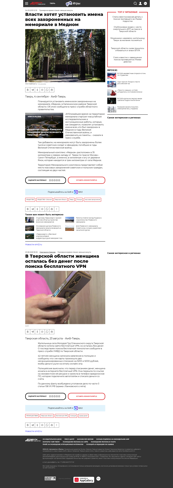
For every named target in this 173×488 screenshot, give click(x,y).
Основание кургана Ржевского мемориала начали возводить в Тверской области (48, 228)
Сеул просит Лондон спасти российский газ (128, 82)
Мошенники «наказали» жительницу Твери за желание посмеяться (127, 39)
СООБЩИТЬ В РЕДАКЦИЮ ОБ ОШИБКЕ (100, 444)
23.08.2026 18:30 (31, 252)
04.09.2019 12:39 (31, 10)
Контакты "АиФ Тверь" (51, 442)
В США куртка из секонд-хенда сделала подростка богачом (129, 99)
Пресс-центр (69, 439)
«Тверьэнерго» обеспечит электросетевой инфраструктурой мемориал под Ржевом (43, 237)
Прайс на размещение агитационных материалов (63, 444)
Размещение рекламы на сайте (75, 442)
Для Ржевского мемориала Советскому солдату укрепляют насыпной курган (88, 228)
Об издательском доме (52, 439)
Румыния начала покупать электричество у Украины (127, 108)
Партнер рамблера (65, 478)
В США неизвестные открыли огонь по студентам (131, 74)
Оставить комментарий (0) (86, 180)
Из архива (42, 84)
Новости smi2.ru (33, 244)
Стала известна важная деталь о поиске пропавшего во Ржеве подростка (127, 19)
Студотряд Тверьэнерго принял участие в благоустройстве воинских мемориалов (48, 220)
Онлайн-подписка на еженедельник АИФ (112, 439)
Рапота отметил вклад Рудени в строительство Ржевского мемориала (88, 220)
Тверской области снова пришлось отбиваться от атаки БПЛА (127, 49)
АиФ (27, 326)
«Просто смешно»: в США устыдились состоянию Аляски (129, 91)
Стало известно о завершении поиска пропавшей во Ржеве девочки (127, 59)
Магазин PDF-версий (85, 439)
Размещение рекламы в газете (103, 442)
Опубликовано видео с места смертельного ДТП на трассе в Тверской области (127, 29)
